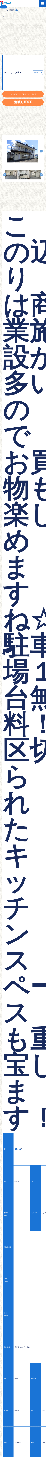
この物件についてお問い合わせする (23, 94)
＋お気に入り (38, 72)
